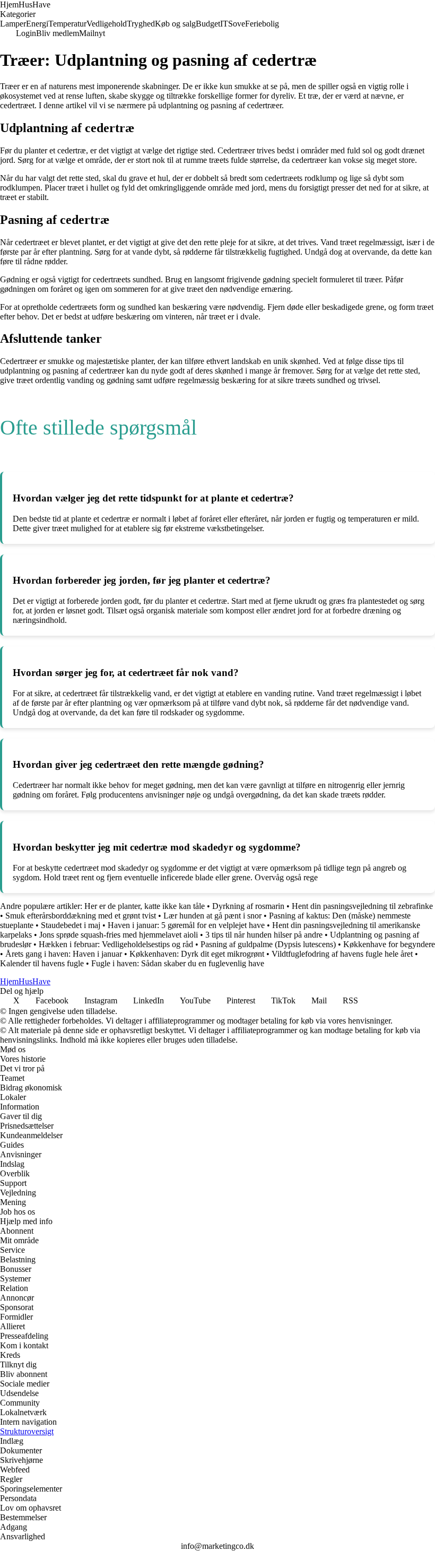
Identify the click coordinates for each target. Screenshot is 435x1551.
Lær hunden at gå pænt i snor (212, 915)
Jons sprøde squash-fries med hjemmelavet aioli (118, 934)
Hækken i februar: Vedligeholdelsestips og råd (116, 944)
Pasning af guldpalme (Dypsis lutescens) (268, 944)
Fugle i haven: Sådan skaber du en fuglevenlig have (177, 963)
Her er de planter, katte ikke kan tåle (144, 906)
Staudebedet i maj (70, 925)
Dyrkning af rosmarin (248, 906)
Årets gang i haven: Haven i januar (63, 953)
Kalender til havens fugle (42, 963)
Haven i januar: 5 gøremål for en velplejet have (186, 925)
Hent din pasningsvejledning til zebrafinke (362, 906)
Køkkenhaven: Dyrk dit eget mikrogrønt (196, 953)
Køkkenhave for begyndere (389, 944)
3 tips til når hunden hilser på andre (264, 934)
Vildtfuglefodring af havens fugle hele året (342, 953)
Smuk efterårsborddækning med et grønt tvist (80, 915)
